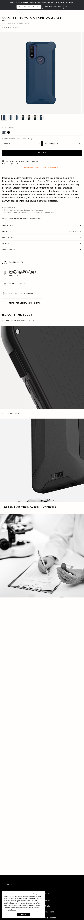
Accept (23, 914)
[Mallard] (4, 132)
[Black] (8, 132)
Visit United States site (29, 7)
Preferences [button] (13, 910)
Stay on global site (53, 7)
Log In (6, 884)
